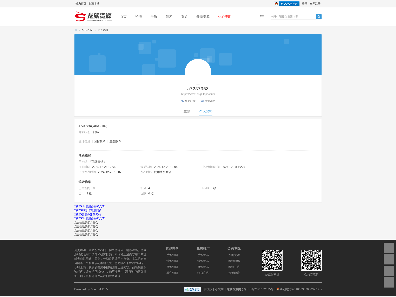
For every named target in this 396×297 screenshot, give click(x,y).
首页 (123, 16)
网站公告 (234, 267)
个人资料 (205, 111)
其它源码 (172, 273)
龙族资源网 (76, 30)
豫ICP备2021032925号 (259, 289)
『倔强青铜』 (97, 161)
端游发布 (203, 261)
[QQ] (192, 289)
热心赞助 (224, 16)
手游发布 (203, 255)
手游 (154, 16)
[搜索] (319, 16)
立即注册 (315, 3)
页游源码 (172, 267)
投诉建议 (234, 273)
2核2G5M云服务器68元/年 (89, 218)
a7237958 (87, 30)
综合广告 (203, 273)
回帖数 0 (99, 141)
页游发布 (203, 267)
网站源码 (234, 261)
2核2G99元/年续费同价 (88, 210)
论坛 (138, 16)
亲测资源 (234, 255)
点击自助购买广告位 (86, 222)
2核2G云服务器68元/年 (88, 214)
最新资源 (203, 16)
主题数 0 (115, 141)
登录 (304, 3)
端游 (169, 16)
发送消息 (210, 101)
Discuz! (96, 289)
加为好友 (190, 101)
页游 (184, 16)
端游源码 (172, 261)
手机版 (208, 289)
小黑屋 (219, 289)
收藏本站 (94, 3)
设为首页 (80, 3)
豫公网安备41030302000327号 (299, 289)
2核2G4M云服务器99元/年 (89, 206)
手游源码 (172, 255)
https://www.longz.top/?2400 (198, 94)
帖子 (274, 16)
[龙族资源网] (94, 16)
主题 (187, 111)
